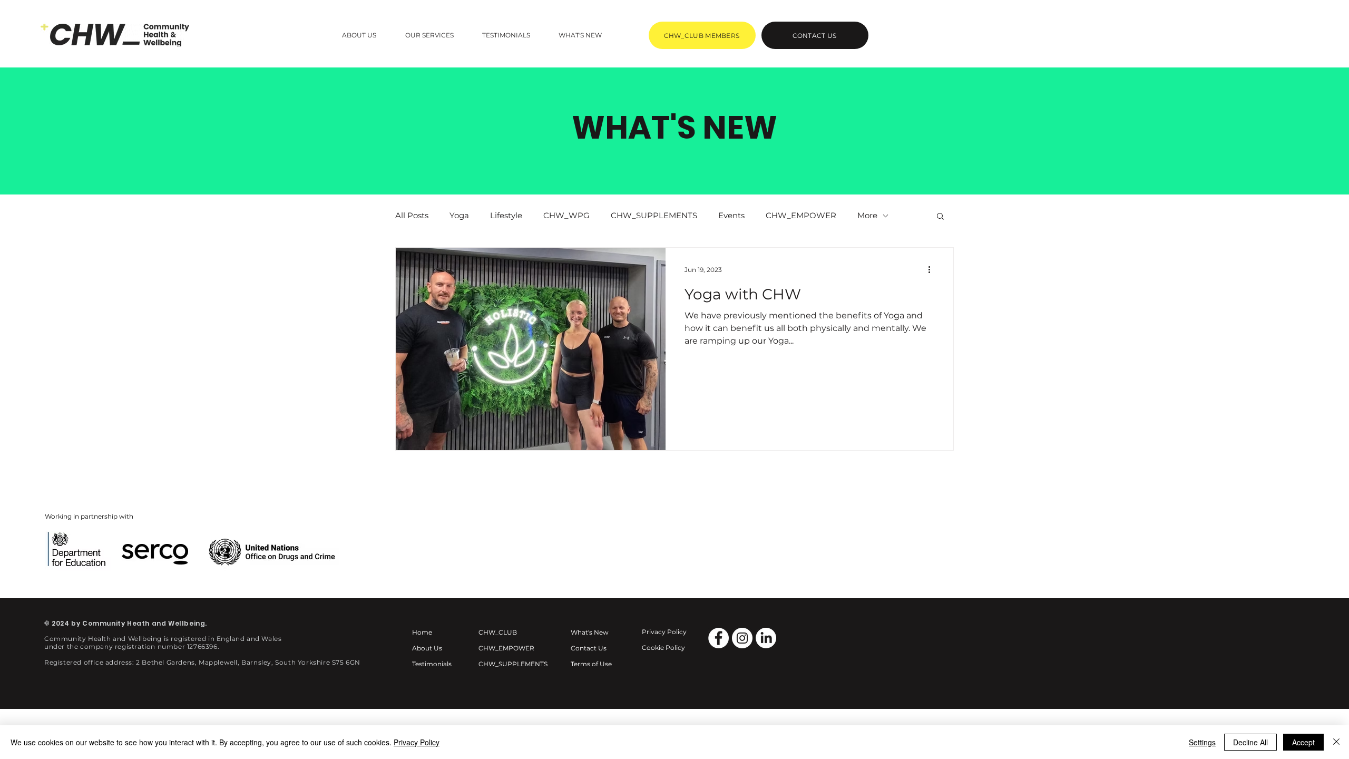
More (867, 215)
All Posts (411, 215)
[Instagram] (742, 638)
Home (422, 632)
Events (731, 215)
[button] (359, 35)
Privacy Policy (416, 742)
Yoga (459, 215)
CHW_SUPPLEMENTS (654, 215)
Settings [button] (1202, 742)
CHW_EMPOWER (801, 215)
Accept (1303, 742)
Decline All (1250, 742)
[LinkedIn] (766, 638)
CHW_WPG (566, 215)
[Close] (1336, 742)
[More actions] (932, 269)
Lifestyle (506, 215)
